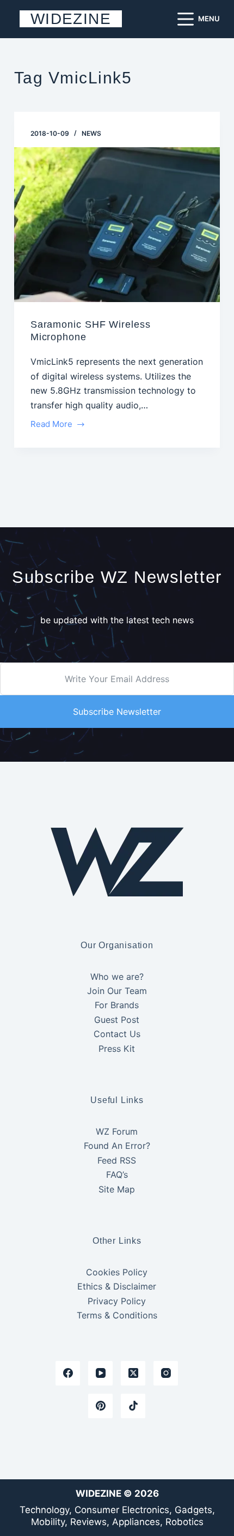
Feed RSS (116, 1160)
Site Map (116, 1189)
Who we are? (117, 976)
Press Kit (116, 1048)
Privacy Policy (117, 1301)
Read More (53, 425)
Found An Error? (117, 1145)
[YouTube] (100, 1373)
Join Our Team (117, 990)
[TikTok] (133, 1406)
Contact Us (117, 1033)
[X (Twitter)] (133, 1373)
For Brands (117, 1004)
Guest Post (116, 1019)
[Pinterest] (100, 1406)
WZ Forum (117, 1131)
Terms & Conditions (117, 1315)
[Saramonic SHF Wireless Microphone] (117, 224)
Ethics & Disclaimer (116, 1286)
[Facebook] (68, 1373)
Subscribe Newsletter (117, 711)
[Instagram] (165, 1373)
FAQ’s (117, 1174)
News (91, 133)
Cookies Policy (116, 1272)
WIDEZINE (70, 18)
